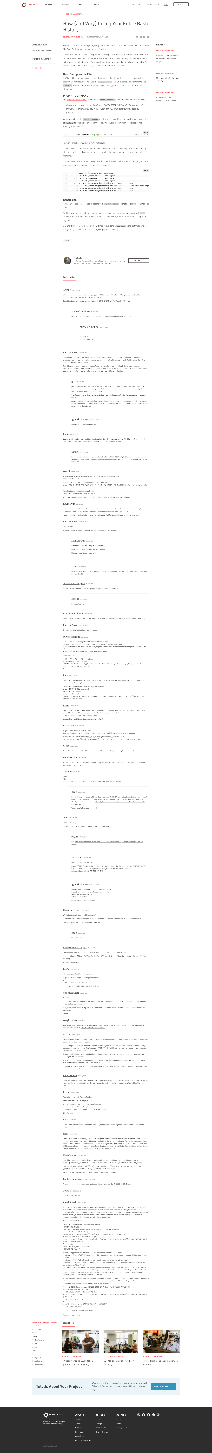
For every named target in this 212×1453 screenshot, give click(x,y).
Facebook (140, 37)
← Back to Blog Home (73, 13)
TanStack (35, 1326)
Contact (181, 4)
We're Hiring (153, 4)
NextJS (35, 1333)
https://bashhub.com (98, 710)
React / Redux (37, 1364)
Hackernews (148, 37)
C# (33, 1354)
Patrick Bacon (79, 258)
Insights (78, 1419)
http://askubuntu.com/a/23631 (83, 900)
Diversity (78, 1428)
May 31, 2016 (76, 290)
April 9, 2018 (82, 1203)
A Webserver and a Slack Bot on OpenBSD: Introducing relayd (167, 58)
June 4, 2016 (95, 885)
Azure (34, 1347)
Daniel (75, 451)
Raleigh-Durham (102, 1432)
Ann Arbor (99, 1419)
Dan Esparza (78, 540)
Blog (166, 4)
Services (48, 4)
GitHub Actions (38, 1340)
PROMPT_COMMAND (41, 59)
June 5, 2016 (73, 1134)
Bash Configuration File (42, 50)
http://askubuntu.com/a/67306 (93, 1028)
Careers (78, 1423)
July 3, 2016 (82, 1155)
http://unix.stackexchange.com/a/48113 (79, 368)
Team (80, 4)
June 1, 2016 (95, 420)
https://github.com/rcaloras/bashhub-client (80, 715)
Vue (33, 1350)
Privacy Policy (121, 1428)
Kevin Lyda (69, 503)
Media (118, 1423)
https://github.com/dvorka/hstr (75, 982)
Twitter (137, 37)
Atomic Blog (79, 1436)
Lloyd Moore (70, 1075)
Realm (34, 1343)
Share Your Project (163, 1386)
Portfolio (65, 4)
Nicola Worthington (74, 583)
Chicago (99, 1423)
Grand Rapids (101, 1428)
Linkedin (144, 37)
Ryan (66, 705)
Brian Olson (69, 725)
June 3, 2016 (82, 1076)
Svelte (34, 1336)
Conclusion (37, 68)
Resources (79, 1432)
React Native (37, 1361)
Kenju (66, 1092)
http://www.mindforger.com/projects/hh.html (81, 977)
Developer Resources (83, 1440)
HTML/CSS (36, 1329)
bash (67, 240)
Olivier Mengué (71, 636)
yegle (66, 745)
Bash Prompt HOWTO (76, 99)
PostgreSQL (36, 1357)
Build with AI (138, 4)
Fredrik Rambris (72, 1179)
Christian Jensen (72, 910)
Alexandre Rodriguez (74, 947)
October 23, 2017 (75, 1191)
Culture (96, 4)
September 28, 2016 (88, 1179)
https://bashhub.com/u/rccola (89, 719)
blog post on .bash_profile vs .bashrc (111, 85)
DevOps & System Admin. (73, 37)
